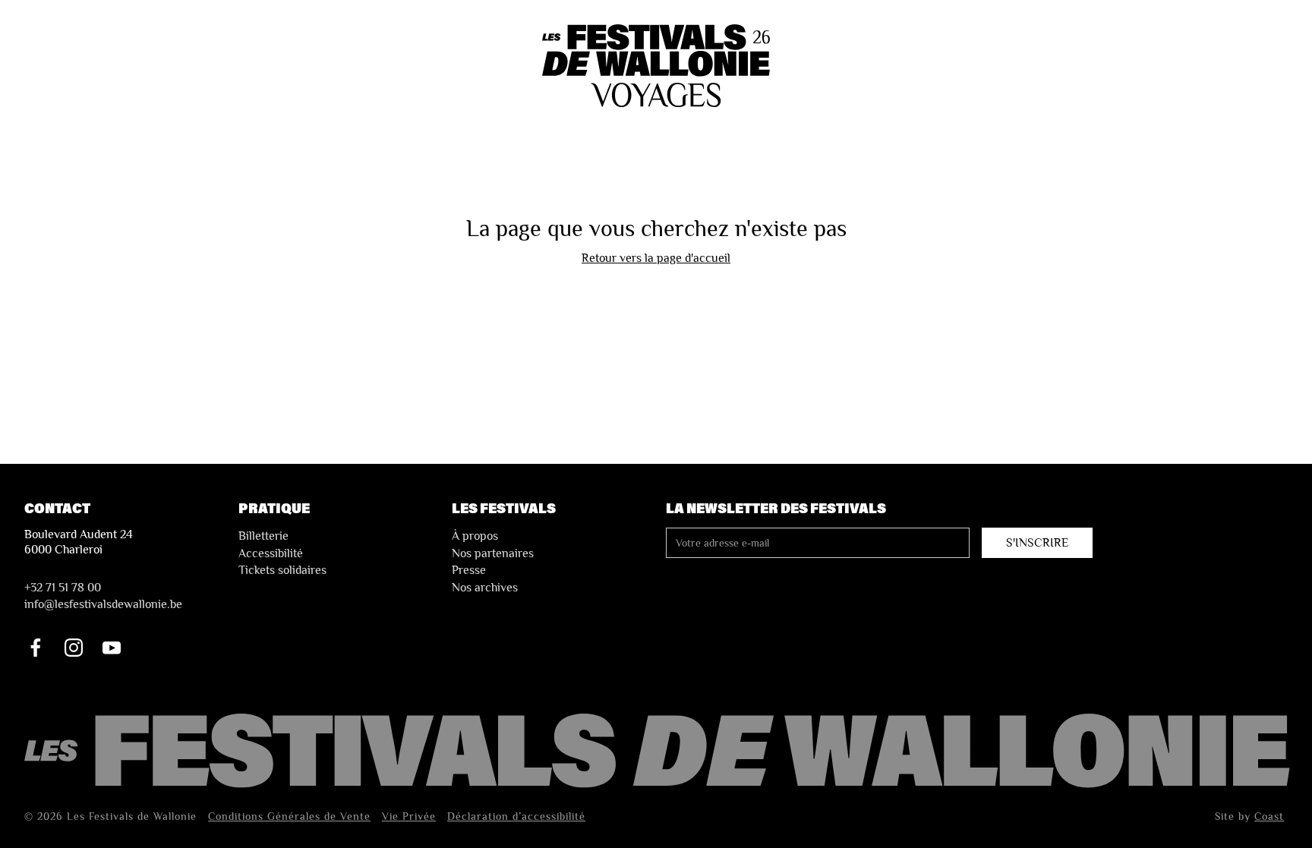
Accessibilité (270, 553)
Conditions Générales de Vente (289, 816)
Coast (1269, 816)
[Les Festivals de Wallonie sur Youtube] (111, 647)
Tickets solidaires (282, 570)
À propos (475, 536)
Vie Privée (409, 816)
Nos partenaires (493, 553)
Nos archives (485, 587)
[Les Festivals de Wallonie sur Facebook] (35, 647)
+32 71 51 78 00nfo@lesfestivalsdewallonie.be (103, 596)
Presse (469, 570)
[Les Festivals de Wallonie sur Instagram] (73, 647)
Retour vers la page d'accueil (656, 258)
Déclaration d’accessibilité (516, 816)
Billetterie (263, 536)
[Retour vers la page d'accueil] (659, 752)
